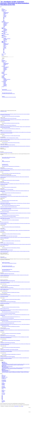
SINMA (22, 406)
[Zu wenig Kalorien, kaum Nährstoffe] (11, 326)
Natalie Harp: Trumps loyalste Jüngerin (5, 294)
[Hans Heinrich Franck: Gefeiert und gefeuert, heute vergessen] (11, 173)
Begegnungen (5, 24)
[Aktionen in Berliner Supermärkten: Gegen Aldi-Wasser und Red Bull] (11, 347)
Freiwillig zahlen (4, 378)
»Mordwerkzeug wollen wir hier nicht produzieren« (7, 287)
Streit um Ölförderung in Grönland (4, 182)
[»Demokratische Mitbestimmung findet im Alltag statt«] (11, 271)
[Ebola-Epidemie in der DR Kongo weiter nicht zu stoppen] (11, 333)
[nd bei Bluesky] (2, 396)
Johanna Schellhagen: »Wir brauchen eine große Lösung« (7, 280)
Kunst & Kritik (5, 23)
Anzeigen (3, 384)
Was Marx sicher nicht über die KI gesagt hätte (6, 152)
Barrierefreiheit (4, 387)
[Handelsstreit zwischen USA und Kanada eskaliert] (9, 187)
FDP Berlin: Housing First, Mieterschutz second (6, 168)
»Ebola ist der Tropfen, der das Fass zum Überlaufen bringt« (8, 301)
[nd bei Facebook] (2, 397)
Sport (4, 14)
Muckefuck (5, 30)
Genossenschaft (4, 381)
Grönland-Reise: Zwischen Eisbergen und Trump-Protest (7, 342)
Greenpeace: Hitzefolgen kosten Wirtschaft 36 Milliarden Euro (8, 125)
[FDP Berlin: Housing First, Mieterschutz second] (11, 166)
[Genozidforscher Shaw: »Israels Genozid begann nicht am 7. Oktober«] (11, 135)
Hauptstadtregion (6, 44)
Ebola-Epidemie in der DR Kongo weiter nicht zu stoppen (7, 335)
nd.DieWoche (5, 39)
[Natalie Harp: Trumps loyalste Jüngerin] (11, 292)
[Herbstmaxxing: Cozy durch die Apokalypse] (11, 128)
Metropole (5, 25)
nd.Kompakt (5, 29)
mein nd (3, 55)
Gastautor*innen (4, 380)
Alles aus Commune (6, 34)
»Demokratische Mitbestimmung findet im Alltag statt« (7, 273)
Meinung (5, 11)
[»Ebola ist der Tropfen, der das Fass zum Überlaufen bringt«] (11, 299)
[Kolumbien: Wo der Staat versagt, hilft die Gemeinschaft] (11, 354)
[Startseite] (15, 3)
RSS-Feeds (3, 394)
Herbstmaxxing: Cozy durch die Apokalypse (6, 130)
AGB (2, 388)
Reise (4, 32)
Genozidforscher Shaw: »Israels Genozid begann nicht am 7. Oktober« (9, 137)
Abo (0, 6)
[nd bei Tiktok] (2, 398)
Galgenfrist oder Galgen (3, 111)
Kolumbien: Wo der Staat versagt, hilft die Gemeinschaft (7, 356)
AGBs (4, 40)
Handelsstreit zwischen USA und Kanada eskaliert (6, 189)
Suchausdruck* (4, 56)
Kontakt (3, 382)
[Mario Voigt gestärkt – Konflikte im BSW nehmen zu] (11, 240)
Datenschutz (3, 401)
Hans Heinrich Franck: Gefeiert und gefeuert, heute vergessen (8, 175)
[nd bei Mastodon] (2, 395)
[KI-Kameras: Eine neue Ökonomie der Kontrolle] (11, 247)
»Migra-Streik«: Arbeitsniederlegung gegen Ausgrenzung (7, 144)
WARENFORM (16, 406)
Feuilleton (5, 45)
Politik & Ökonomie (6, 12)
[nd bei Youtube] (2, 399)
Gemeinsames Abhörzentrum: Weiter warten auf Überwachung (8, 118)
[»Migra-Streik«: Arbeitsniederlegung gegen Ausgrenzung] (11, 142)
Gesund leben (5, 74)
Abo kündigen (4, 375)
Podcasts (5, 47)
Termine (3, 391)
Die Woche (5, 15)
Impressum (3, 386)
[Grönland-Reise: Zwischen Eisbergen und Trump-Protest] (11, 340)
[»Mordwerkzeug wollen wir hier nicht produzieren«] (11, 285)
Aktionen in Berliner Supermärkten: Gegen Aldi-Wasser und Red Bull (9, 349)
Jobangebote (3, 383)
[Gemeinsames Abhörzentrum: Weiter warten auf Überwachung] (11, 116)
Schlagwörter (3, 390)
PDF (2, 376)
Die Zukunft (3, 393)
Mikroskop (5, 68)
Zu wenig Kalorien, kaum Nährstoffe (5, 328)
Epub (4, 376)
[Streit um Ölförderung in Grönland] (11, 180)
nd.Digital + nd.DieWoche (7, 38)
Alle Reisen (5, 36)
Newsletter (5, 16)
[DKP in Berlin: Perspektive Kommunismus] (11, 192)
